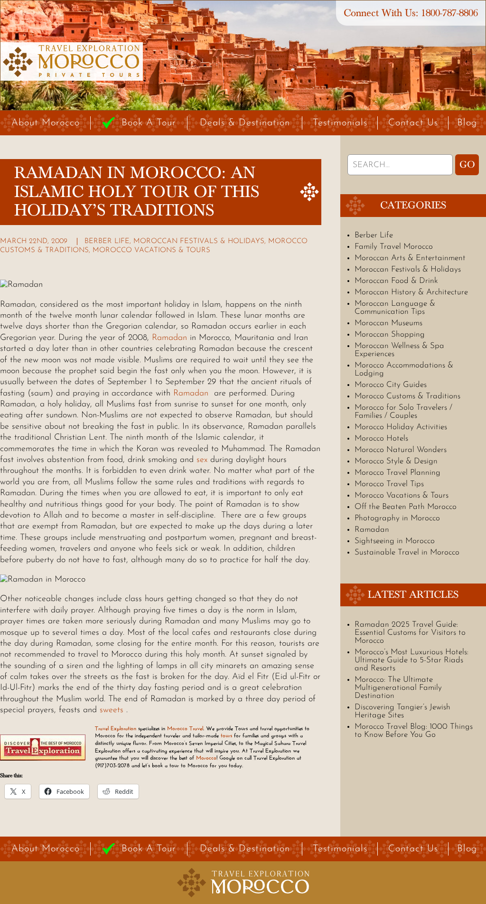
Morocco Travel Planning (397, 473)
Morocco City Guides (391, 385)
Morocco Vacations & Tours (151, 250)
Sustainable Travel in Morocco (407, 552)
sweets (111, 710)
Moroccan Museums (388, 323)
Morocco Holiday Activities (401, 427)
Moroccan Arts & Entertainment (410, 258)
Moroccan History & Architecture (411, 292)
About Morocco (45, 123)
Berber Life (107, 241)
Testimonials (340, 123)
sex (201, 460)
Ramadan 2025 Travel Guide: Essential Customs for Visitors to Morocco (410, 633)
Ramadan (169, 338)
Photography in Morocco (397, 518)
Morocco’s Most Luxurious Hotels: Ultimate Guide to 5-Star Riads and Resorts (411, 660)
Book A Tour (149, 123)
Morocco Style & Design (396, 461)
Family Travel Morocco (394, 247)
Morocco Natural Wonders (401, 450)
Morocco (206, 757)
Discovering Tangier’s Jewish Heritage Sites (402, 711)
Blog (467, 123)
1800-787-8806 (449, 13)
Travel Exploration (115, 728)
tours (226, 735)
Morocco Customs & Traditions (407, 396)
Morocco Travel (185, 728)
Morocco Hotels (381, 438)
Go (467, 164)
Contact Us (413, 123)
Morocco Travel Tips (389, 484)
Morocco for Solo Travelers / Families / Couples (403, 412)
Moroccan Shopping (390, 334)
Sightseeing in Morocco (395, 541)
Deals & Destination (245, 123)
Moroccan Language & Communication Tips (395, 308)
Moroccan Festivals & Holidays (198, 241)
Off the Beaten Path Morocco (406, 507)
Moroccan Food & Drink (396, 281)
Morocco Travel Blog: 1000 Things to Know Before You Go (414, 731)
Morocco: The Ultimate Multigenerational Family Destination (398, 688)
